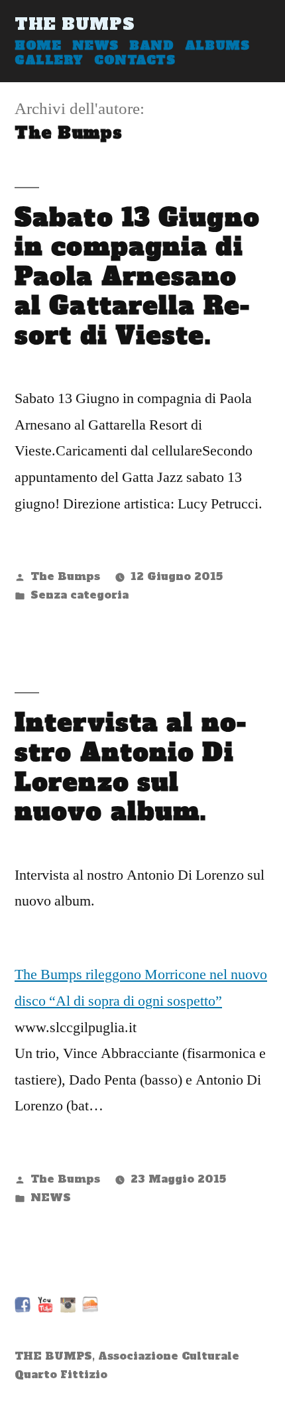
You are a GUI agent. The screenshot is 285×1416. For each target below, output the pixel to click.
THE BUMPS (75, 24)
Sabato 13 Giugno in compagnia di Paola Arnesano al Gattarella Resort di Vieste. (137, 276)
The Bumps (65, 576)
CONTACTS (134, 60)
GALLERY (49, 60)
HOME (38, 46)
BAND (151, 46)
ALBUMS (217, 46)
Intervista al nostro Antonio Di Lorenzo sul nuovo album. (130, 767)
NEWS (95, 46)
